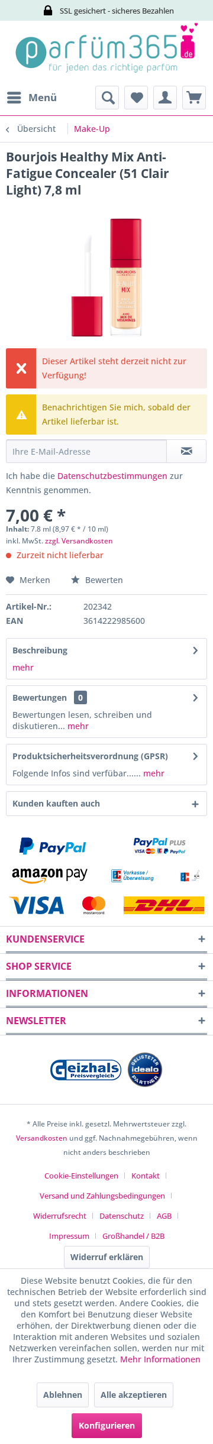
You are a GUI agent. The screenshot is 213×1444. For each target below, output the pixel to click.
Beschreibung (39, 650)
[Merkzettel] (136, 97)
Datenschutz (121, 1215)
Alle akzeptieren (134, 1394)
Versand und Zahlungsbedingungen (102, 1195)
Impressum (69, 1236)
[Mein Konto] (165, 97)
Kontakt (145, 1175)
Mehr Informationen (160, 1359)
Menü (42, 97)
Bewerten (103, 579)
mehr (23, 667)
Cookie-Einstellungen (81, 1175)
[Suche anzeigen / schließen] (107, 97)
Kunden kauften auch (56, 803)
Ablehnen (62, 1394)
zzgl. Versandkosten (79, 541)
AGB (164, 1215)
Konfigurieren (107, 1425)
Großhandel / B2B (133, 1236)
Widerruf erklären (106, 1256)
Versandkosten (41, 1138)
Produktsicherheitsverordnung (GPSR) (90, 756)
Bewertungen (39, 697)
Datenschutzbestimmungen (112, 475)
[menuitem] (31, 97)
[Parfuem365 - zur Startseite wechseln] (106, 53)
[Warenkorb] (194, 97)
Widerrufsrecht (59, 1215)
